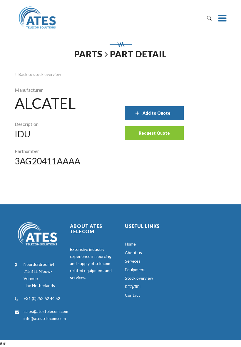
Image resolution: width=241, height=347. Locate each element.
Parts (88, 54)
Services (132, 260)
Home (130, 243)
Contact (132, 295)
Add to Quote (156, 113)
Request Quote (154, 133)
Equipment (135, 269)
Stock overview (139, 278)
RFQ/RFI (133, 286)
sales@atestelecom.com (46, 311)
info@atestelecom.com (45, 318)
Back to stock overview (39, 74)
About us (133, 252)
